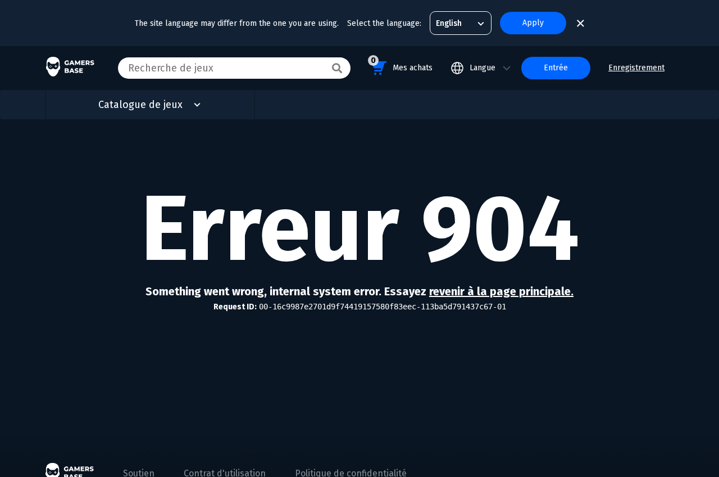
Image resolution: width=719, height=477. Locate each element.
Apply (533, 23)
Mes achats (402, 64)
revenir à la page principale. (501, 291)
